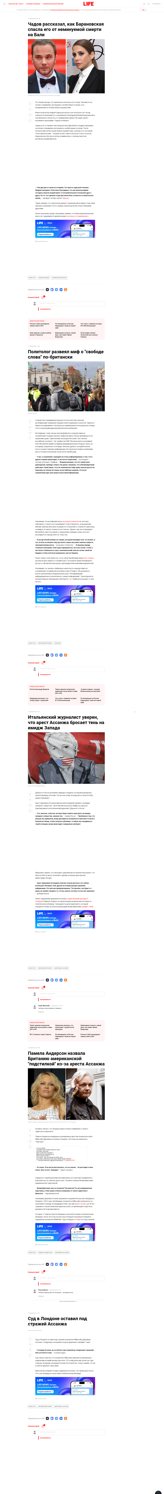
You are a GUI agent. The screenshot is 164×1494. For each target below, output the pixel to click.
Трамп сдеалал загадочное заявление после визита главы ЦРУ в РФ (66, 691)
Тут (70, 579)
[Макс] (52, 289)
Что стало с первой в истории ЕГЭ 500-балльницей (91, 325)
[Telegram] (56, 289)
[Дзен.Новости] (47, 289)
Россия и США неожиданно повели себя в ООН (39, 325)
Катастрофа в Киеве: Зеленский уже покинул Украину (89, 335)
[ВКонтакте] (61, 289)
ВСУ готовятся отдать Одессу (40, 1034)
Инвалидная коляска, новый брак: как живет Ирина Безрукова (65, 335)
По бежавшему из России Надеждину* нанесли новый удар (65, 326)
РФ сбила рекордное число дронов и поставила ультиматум (39, 1363)
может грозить (81, 1224)
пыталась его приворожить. (78, 216)
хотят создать (88, 558)
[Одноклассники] (65, 289)
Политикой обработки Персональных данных (65, 10)
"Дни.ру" (65, 198)
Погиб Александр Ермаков (39, 689)
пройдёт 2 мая (87, 906)
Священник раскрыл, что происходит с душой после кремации (64, 1027)
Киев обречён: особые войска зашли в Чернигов (40, 334)
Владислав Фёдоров (42, 1265)
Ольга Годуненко (41, 606)
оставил (77, 1240)
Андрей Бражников (42, 241)
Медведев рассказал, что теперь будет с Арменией (39, 699)
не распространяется (70, 521)
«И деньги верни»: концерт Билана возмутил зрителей (90, 690)
